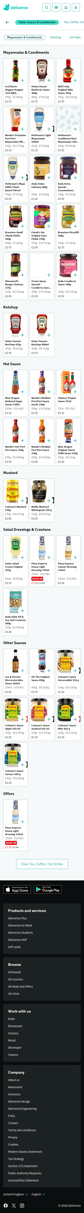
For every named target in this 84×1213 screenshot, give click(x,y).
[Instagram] (22, 1205)
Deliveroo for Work (20, 925)
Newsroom (15, 1087)
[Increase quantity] (22, 80)
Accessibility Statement (23, 1180)
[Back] (8, 22)
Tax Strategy (16, 1159)
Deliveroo (15, 7)
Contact (13, 1123)
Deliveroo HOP (17, 940)
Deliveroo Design (19, 1101)
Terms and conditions (22, 1130)
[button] (15, 81)
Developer (14, 1047)
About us (14, 1080)
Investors (14, 1094)
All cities (13, 994)
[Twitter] (13, 1205)
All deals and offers (20, 986)
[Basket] (56, 7)
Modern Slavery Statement (25, 1152)
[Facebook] (5, 1205)
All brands (14, 972)
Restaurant (15, 1026)
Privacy (12, 1137)
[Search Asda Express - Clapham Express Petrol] (46, 7)
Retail (12, 1040)
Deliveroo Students (20, 932)
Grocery (13, 1033)
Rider (11, 1019)
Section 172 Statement (23, 1166)
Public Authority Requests (25, 1173)
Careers (13, 1055)
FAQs (11, 1116)
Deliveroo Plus (17, 918)
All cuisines (15, 979)
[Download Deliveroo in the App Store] (17, 889)
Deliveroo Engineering (22, 1109)
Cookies (13, 1144)
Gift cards (14, 947)
